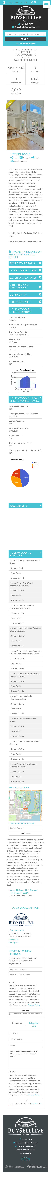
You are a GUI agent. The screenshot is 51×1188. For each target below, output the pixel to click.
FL (26, 890)
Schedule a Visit (33, 1024)
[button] (25, 39)
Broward (33, 890)
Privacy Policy (34, 1005)
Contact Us (13, 939)
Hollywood (15, 893)
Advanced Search (24, 43)
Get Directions (25, 833)
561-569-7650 (26, 24)
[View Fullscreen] (12, 802)
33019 (25, 893)
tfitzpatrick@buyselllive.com (26, 27)
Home (11, 890)
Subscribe (25, 1010)
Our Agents (13, 942)
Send (25, 1100)
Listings (19, 890)
